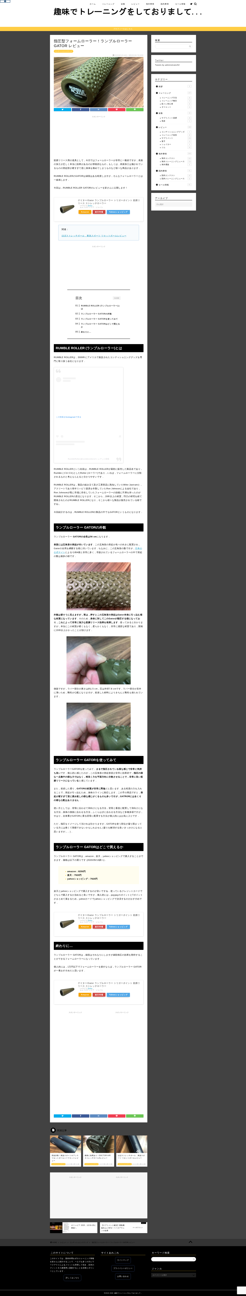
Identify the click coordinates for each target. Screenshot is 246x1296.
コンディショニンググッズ (63, 51)
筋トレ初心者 (176, 104)
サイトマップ (123, 1260)
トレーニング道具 (176, 135)
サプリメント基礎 (176, 118)
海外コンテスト (176, 158)
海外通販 (176, 165)
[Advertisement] (99, 137)
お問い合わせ (123, 1276)
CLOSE (116, 298)
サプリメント (176, 138)
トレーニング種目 (176, 101)
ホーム (93, 4)
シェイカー (176, 144)
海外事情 (150, 4)
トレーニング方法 (176, 98)
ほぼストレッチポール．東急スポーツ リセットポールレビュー (94, 236)
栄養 (123, 4)
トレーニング (108, 4)
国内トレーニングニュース (176, 179)
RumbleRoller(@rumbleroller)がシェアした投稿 (88, 459)
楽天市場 (99, 212)
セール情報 (180, 4)
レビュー (135, 4)
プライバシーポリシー (123, 1268)
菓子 (176, 141)
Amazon (85, 212)
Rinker (90, 205)
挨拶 (174, 86)
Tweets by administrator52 (167, 65)
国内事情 (165, 4)
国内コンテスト (176, 175)
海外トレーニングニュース (176, 161)
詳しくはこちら (72, 1278)
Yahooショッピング (118, 212)
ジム (176, 147)
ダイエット (176, 107)
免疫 (176, 121)
